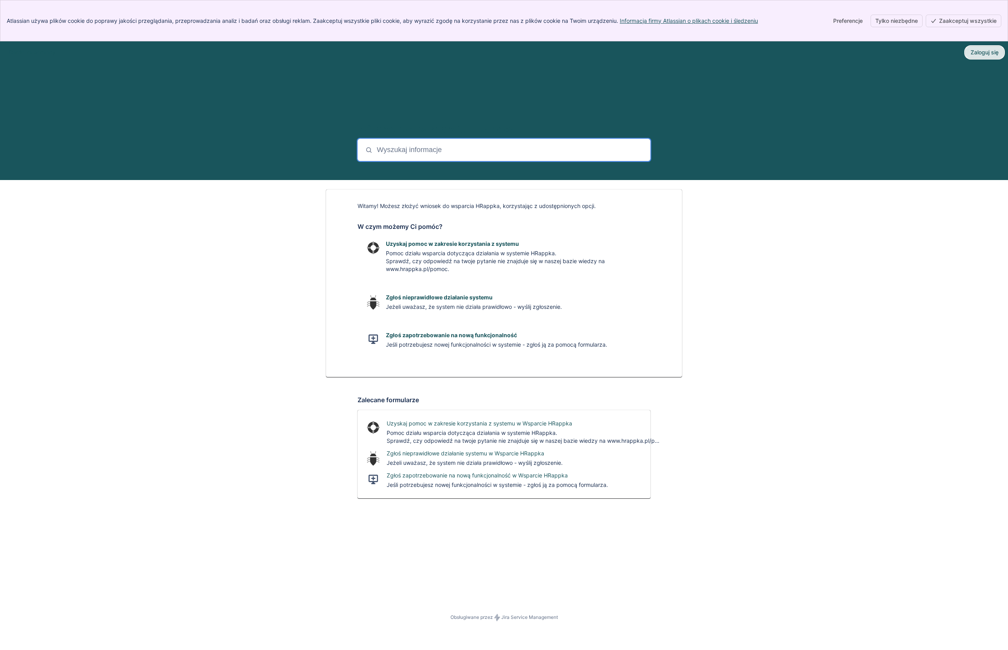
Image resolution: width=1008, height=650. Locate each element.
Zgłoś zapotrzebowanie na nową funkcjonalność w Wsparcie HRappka (477, 475)
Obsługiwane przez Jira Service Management (504, 617)
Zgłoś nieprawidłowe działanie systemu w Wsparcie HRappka (465, 453)
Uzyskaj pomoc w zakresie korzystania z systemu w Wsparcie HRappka (479, 423)
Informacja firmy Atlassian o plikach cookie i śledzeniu (689, 20)
